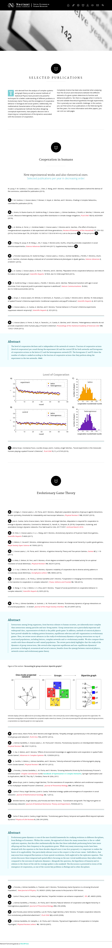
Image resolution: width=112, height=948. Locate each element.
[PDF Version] (10, 200)
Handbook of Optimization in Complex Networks (62, 774)
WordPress (24, 944)
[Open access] (10, 298)
